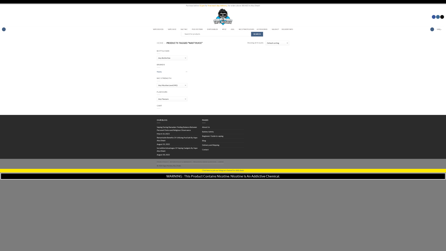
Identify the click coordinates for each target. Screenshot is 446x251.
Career (221, 162)
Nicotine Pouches (246, 29)
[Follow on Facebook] (434, 17)
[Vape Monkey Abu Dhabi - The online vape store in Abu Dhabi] (223, 17)
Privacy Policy (163, 162)
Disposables (212, 29)
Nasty (159, 72)
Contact (205, 149)
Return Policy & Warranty (181, 162)
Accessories (262, 29)
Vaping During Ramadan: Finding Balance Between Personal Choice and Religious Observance (177, 128)
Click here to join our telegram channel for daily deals (223, 170)
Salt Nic (184, 29)
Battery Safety (208, 131)
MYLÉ (224, 29)
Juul (232, 29)
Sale (275, 29)
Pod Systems (197, 29)
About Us (206, 127)
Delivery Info (287, 29)
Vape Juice (172, 29)
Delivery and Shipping (210, 145)
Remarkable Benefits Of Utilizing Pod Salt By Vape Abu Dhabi (177, 139)
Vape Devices (158, 29)
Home (160, 43)
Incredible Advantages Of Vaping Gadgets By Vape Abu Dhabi (177, 149)
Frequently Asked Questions (204, 162)
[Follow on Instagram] (438, 17)
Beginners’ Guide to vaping (212, 136)
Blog (204, 140)
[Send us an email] (442, 17)
